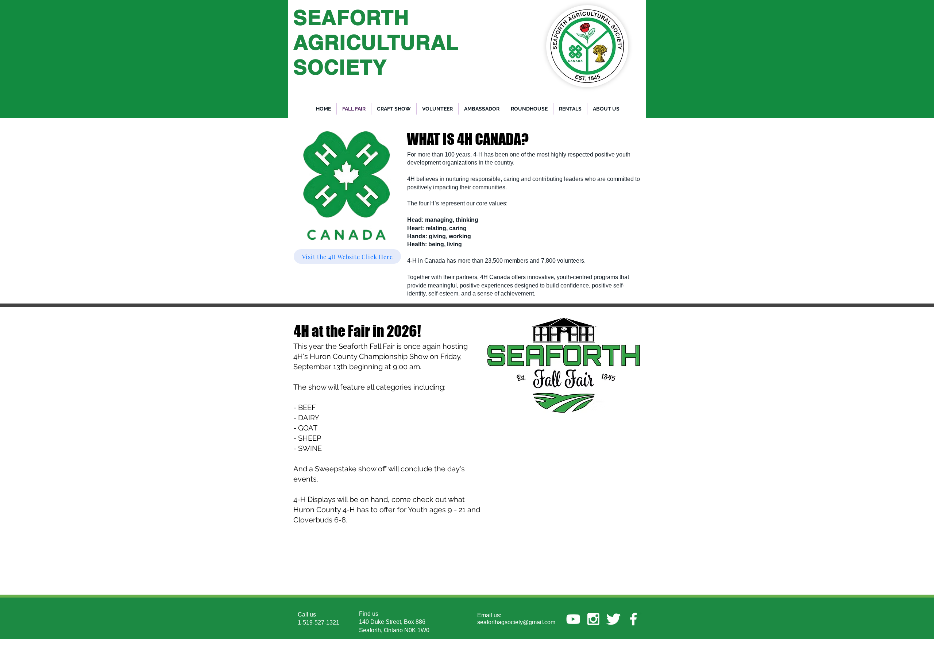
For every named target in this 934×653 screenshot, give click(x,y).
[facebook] (633, 619)
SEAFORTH (351, 17)
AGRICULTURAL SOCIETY (376, 54)
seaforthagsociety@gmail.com (516, 622)
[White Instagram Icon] (593, 619)
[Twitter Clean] (613, 619)
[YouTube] (573, 619)
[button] (529, 109)
